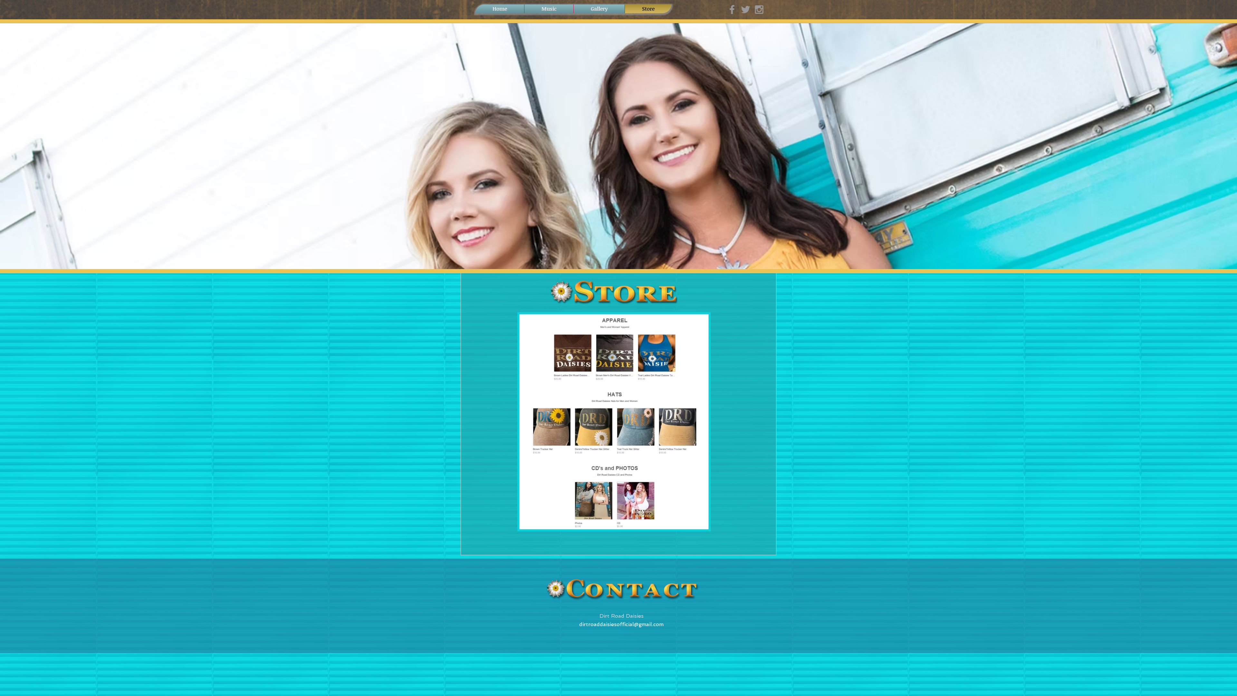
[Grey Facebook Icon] (732, 9)
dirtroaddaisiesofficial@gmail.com (621, 624)
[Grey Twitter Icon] (746, 9)
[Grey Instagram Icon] (759, 9)
